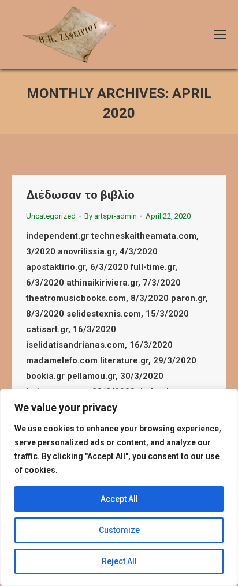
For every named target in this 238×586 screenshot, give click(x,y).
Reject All (119, 561)
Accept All (119, 499)
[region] (119, 487)
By (110, 216)
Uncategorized (51, 216)
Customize (119, 530)
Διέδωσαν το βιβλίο (80, 195)
